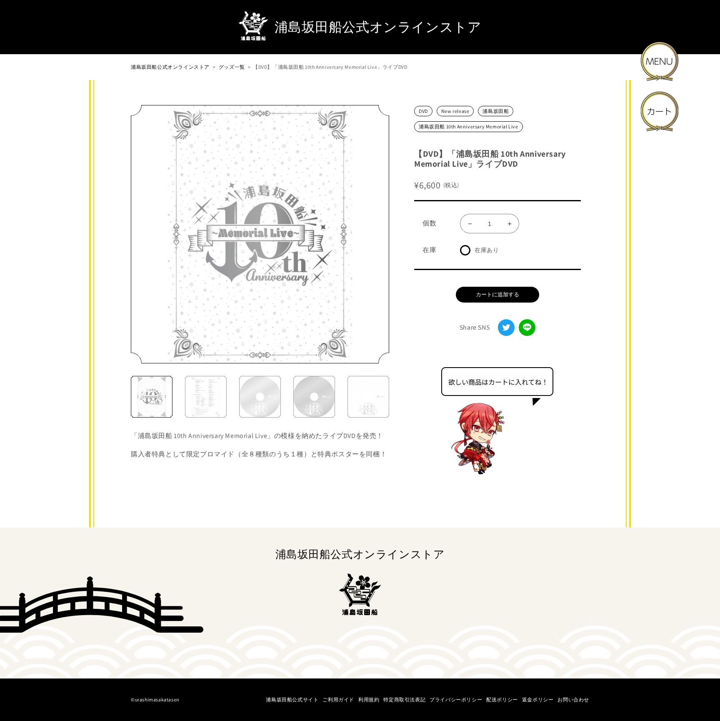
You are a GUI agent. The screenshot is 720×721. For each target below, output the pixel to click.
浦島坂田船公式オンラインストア (170, 67)
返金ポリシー (538, 699)
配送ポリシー (502, 699)
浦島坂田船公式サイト (292, 699)
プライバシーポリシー (456, 699)
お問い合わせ (573, 699)
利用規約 (368, 699)
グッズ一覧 (232, 67)
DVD (423, 111)
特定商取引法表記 (404, 699)
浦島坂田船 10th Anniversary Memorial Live (468, 126)
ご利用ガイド (338, 699)
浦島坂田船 (495, 111)
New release (455, 111)
